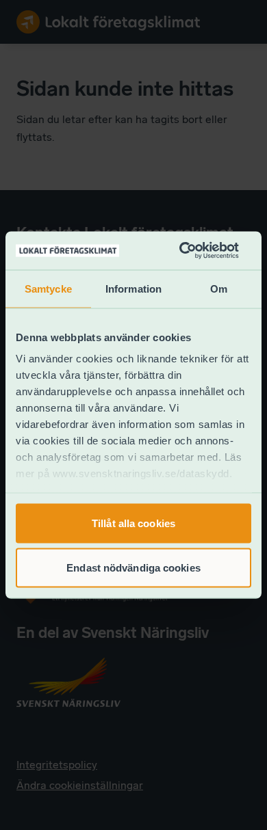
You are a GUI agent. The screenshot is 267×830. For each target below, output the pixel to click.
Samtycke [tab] (48, 288)
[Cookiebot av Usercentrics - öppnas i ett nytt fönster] (181, 251)
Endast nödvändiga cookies (133, 568)
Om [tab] (218, 288)
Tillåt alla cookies (133, 522)
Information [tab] (133, 288)
